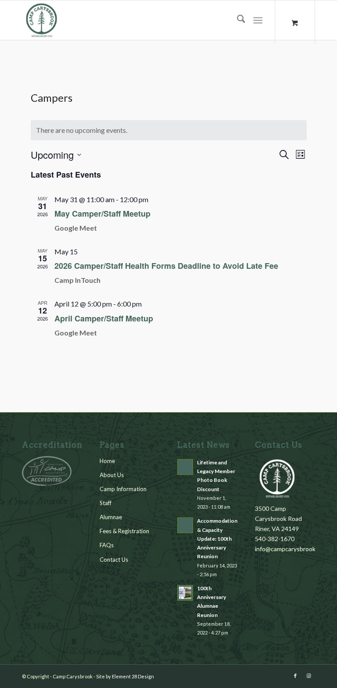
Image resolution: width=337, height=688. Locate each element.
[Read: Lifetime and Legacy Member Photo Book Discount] (185, 467)
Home (107, 460)
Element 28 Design (133, 676)
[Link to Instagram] (308, 675)
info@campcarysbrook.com (291, 549)
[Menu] (258, 20)
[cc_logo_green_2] (41, 20)
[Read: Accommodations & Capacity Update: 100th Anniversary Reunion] (185, 525)
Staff (105, 502)
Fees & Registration (124, 531)
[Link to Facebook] (295, 675)
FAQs (107, 545)
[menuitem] (236, 20)
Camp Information (123, 488)
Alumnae (111, 516)
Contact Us (114, 559)
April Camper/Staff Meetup (103, 318)
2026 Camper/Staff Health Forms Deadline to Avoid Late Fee (166, 265)
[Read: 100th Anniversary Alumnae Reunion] (185, 593)
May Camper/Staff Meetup (102, 213)
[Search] (236, 20)
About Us (112, 474)
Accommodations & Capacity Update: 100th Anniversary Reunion (218, 538)
